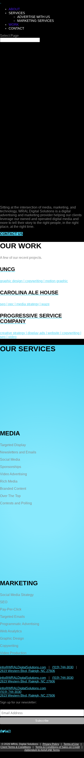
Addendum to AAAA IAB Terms (42, 750)
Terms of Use (71, 744)
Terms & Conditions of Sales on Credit (57, 747)
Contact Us (11, 234)
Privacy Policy (51, 744)
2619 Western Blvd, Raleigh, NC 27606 (27, 671)
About (14, 9)
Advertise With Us (33, 17)
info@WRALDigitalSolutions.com (23, 667)
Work (14, 24)
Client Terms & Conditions (15, 747)
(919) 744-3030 (62, 667)
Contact (16, 28)
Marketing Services (35, 20)
